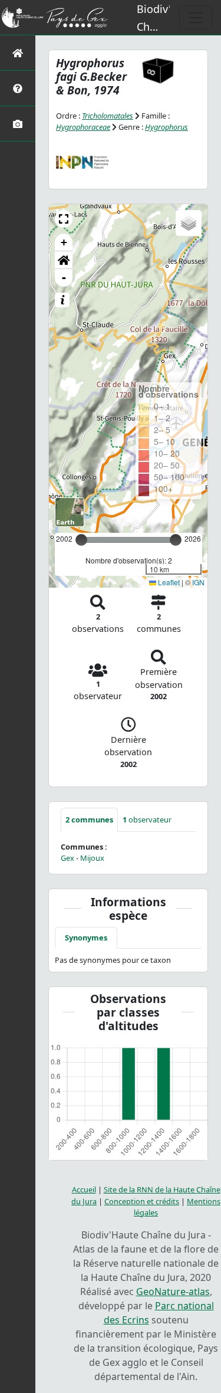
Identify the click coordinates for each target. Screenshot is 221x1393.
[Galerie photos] (17, 123)
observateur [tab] (147, 819)
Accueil (84, 1189)
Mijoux (92, 858)
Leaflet (168, 582)
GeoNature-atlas (173, 1291)
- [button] (64, 277)
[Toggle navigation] (195, 18)
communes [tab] (89, 819)
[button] (63, 219)
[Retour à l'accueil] (17, 52)
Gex (67, 858)
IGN (198, 582)
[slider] (176, 540)
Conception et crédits (141, 1201)
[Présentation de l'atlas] (17, 88)
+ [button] (64, 242)
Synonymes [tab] (86, 937)
